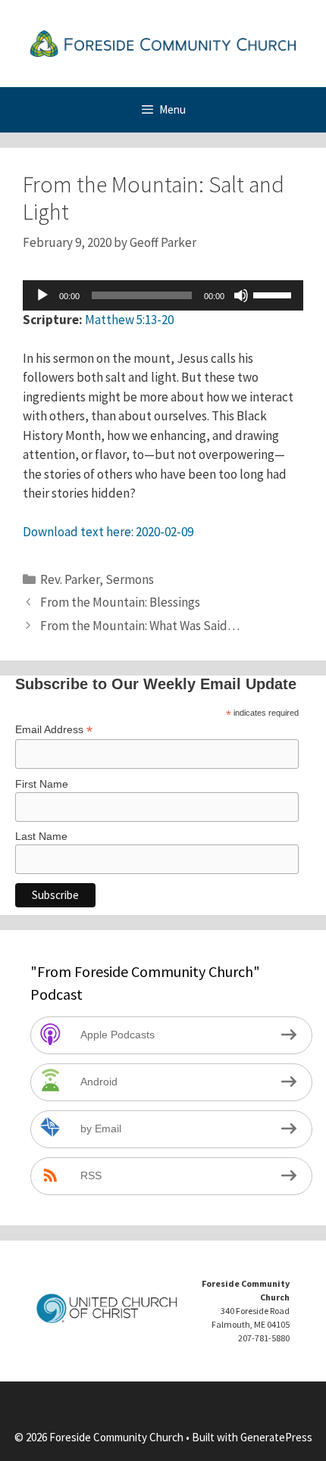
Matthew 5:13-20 (129, 319)
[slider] (274, 293)
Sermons (129, 579)
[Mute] (241, 295)
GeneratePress (276, 1437)
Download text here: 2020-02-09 (108, 531)
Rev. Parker (69, 579)
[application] (163, 295)
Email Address (53, 730)
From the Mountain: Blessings (120, 602)
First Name (41, 784)
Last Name (41, 836)
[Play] (42, 295)
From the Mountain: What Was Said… (140, 625)
